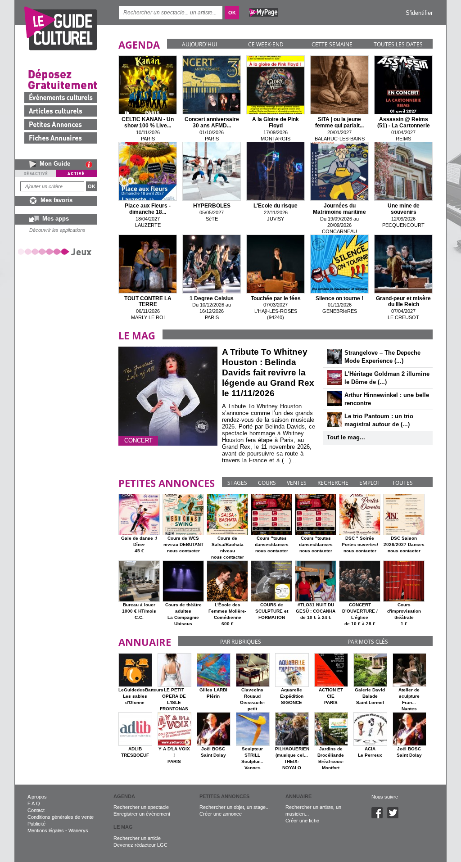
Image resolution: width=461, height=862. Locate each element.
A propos (37, 796)
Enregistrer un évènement (141, 814)
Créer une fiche (302, 820)
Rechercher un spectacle (141, 807)
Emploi (369, 483)
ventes (297, 483)
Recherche (332, 483)
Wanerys (78, 830)
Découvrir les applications (57, 230)
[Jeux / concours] (56, 251)
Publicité (36, 823)
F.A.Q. (34, 803)
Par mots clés (368, 641)
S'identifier (419, 12)
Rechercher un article (137, 838)
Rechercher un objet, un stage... (234, 807)
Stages (237, 483)
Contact (36, 810)
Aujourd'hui (199, 44)
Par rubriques (240, 641)
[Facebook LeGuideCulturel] (379, 816)
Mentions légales (45, 830)
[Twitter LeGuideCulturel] (395, 816)
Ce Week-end (266, 44)
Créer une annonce (220, 814)
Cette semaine (332, 44)
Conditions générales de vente (60, 817)
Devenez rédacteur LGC (140, 845)
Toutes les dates (398, 44)
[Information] (91, 164)
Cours (267, 483)
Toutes (402, 483)
